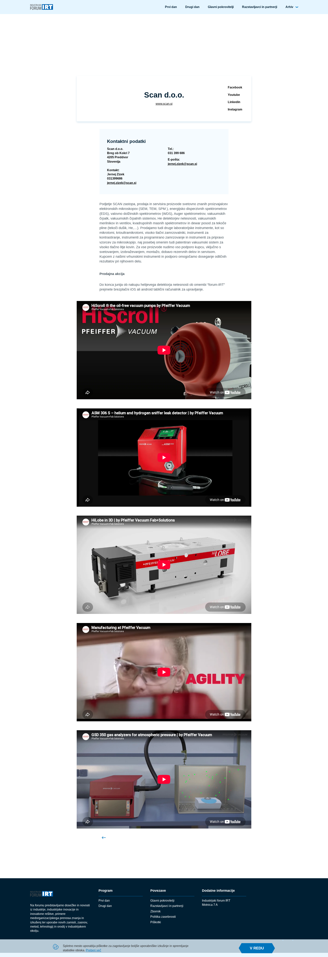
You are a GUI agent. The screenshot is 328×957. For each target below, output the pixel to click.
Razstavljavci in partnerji (259, 7)
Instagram (235, 109)
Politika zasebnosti (163, 916)
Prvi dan (171, 7)
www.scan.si (164, 103)
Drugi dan (192, 7)
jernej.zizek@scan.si (121, 182)
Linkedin (234, 102)
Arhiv (289, 7)
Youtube (234, 94)
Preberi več (93, 950)
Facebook (235, 87)
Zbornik (155, 911)
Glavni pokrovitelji (221, 7)
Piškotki (155, 922)
